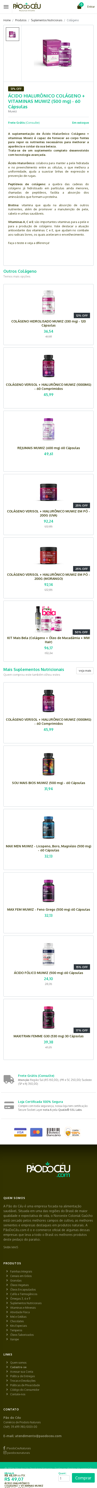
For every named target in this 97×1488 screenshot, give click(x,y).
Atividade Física (20, 1312)
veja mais (85, 670)
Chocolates (17, 1321)
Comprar (83, 1477)
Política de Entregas (22, 1376)
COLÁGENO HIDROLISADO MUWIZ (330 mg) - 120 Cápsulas (48, 323)
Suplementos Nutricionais (46, 20)
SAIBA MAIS (10, 1247)
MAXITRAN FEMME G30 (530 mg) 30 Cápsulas (48, 1036)
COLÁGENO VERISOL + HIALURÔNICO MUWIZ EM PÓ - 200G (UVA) (48, 513)
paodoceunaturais (18, 1453)
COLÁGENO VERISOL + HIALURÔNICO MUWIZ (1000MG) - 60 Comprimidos (48, 387)
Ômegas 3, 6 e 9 (20, 1298)
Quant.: (62, 1473)
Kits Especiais (18, 1325)
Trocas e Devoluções (22, 1380)
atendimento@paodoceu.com (38, 1436)
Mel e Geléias (18, 1316)
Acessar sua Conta (21, 1371)
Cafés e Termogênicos (23, 1294)
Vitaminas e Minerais (23, 1307)
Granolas (15, 1280)
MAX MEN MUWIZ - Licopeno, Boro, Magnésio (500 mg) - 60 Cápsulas (48, 848)
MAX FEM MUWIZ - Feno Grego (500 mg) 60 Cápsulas (48, 909)
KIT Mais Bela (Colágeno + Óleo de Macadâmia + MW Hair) (48, 640)
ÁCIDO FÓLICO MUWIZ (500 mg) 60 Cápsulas (48, 973)
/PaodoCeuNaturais (18, 1448)
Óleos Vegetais (19, 1285)
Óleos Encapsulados (23, 1289)
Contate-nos (17, 1394)
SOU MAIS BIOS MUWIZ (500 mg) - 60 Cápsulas (48, 783)
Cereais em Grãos (21, 1276)
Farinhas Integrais (21, 1271)
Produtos (20, 20)
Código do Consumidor (24, 1389)
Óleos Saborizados (22, 1334)
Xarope (14, 1339)
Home (7, 20)
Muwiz (12, 111)
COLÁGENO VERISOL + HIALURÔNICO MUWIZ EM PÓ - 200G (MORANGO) (48, 577)
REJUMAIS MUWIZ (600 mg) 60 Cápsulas (48, 448)
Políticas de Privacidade (25, 1385)
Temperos (16, 1330)
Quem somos (18, 1362)
